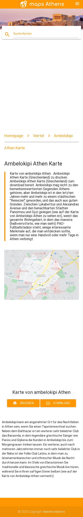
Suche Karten (22, 33)
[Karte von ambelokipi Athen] (41, 298)
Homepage (13, 135)
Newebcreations (54, 511)
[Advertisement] (41, 88)
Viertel (38, 135)
